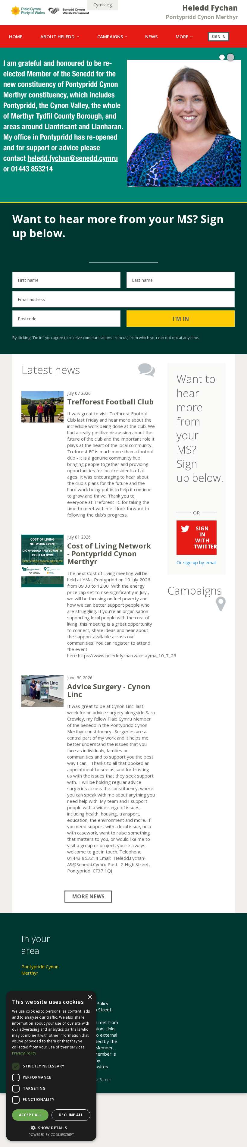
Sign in (218, 36)
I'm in (181, 318)
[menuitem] (15, 36)
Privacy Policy (24, 1053)
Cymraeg (102, 5)
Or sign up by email (196, 562)
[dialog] (51, 1066)
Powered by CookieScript (51, 1134)
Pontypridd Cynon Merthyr (39, 969)
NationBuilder (100, 1079)
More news (88, 896)
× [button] (89, 997)
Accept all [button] (30, 1114)
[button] (51, 1128)
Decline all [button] (71, 1114)
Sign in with (205, 537)
